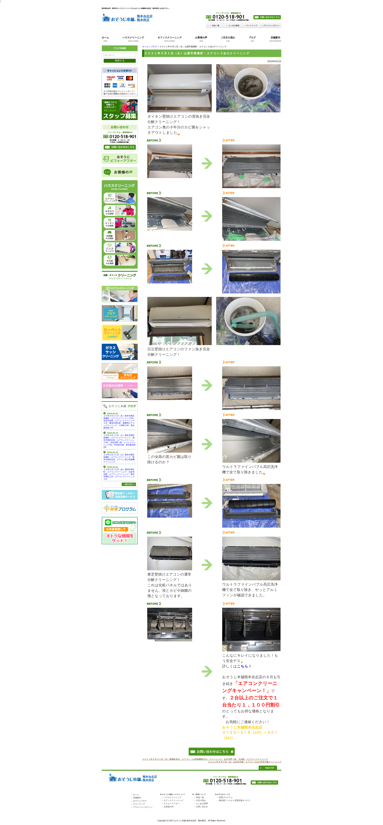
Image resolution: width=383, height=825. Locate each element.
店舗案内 (275, 37)
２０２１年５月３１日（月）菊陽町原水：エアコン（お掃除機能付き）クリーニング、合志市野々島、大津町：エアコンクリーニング (205, 759)
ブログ (252, 37)
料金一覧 (200, 797)
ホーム (105, 37)
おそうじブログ (140, 801)
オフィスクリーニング (170, 37)
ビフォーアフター (171, 803)
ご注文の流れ (228, 37)
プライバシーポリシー (143, 807)
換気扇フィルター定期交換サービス (234, 800)
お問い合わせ (202, 807)
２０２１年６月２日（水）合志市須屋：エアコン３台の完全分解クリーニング (244, 762)
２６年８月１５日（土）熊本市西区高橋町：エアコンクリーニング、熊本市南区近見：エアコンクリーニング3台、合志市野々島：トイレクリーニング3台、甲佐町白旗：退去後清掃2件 (119, 441)
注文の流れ (201, 800)
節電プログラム (226, 797)
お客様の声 (201, 37)
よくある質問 (202, 803)
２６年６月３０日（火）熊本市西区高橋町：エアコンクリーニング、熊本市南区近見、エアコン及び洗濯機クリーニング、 (118, 458)
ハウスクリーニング (133, 37)
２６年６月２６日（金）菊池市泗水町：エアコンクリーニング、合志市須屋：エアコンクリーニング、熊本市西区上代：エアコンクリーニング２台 (118, 474)
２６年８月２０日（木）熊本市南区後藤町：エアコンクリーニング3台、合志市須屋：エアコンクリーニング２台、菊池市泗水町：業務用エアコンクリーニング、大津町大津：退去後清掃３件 (119, 422)
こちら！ (244, 666)
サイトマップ (139, 804)
